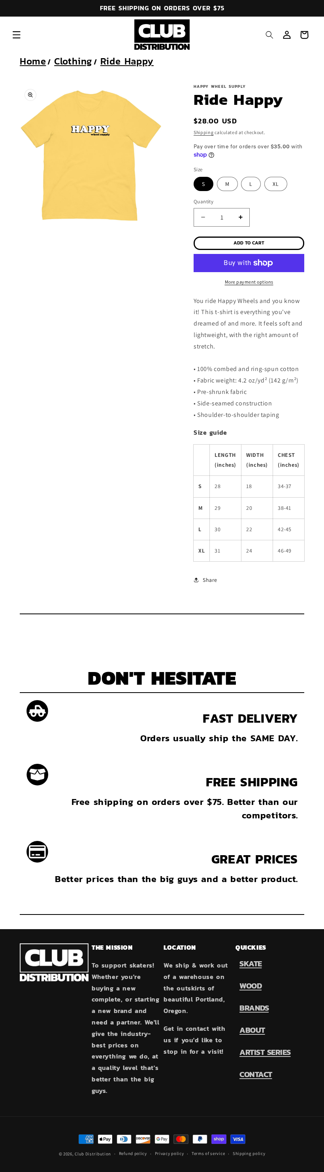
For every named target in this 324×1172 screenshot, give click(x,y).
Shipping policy (249, 1153)
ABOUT (252, 1030)
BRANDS (254, 1008)
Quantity (203, 201)
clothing (73, 61)
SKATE (250, 963)
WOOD (250, 986)
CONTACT (255, 1074)
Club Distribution (93, 1154)
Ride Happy (127, 61)
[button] (16, 35)
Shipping (204, 132)
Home (33, 61)
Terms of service (208, 1153)
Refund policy (133, 1153)
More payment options (249, 282)
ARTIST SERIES (265, 1052)
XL (276, 183)
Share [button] (210, 579)
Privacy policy (169, 1153)
